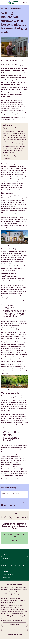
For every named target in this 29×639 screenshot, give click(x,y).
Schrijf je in (14, 540)
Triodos (5, 554)
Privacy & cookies (8, 574)
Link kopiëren (22, 517)
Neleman (9, 100)
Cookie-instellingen (15, 634)
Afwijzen (14, 630)
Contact (5, 571)
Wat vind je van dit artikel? (10, 494)
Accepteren (14, 624)
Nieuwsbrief (6, 577)
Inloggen (25, 2)
